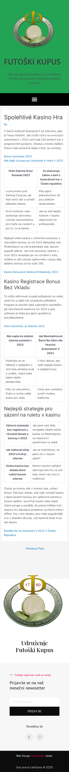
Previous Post (35, 548)
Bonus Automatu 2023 (18, 156)
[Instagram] (40, 737)
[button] (34, 99)
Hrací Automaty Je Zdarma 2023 (24, 326)
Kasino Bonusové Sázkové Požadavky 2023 (31, 272)
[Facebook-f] (29, 737)
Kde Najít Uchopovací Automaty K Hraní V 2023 (33, 160)
